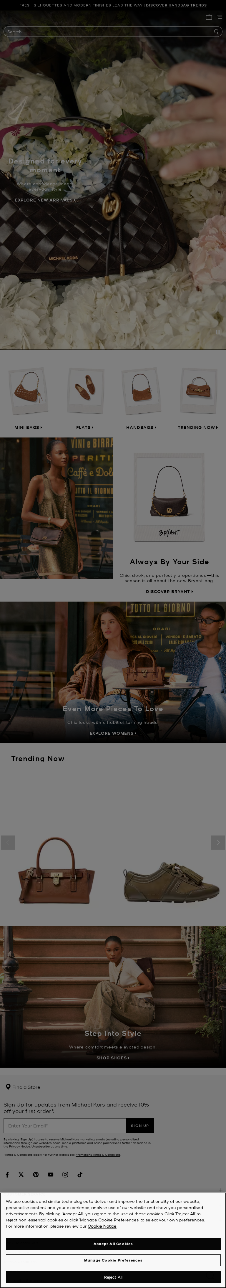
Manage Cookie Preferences (113, 1260)
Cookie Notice (102, 1225)
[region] (113, 1240)
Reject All (113, 1276)
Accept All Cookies (113, 1243)
